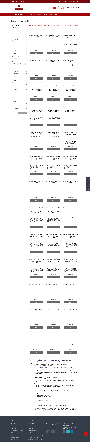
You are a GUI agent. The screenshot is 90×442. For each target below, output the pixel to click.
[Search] (54, 8)
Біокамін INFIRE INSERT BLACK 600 (36, 288)
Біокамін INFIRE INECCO (53, 312)
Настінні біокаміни (38, 25)
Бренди (45, 14)
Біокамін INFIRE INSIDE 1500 (70, 261)
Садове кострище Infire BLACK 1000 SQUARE (70, 90)
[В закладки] (42, 34)
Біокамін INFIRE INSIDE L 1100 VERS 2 (53, 212)
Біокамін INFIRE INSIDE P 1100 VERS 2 (70, 185)
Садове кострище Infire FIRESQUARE (53, 65)
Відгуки (50, 14)
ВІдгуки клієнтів (14, 439)
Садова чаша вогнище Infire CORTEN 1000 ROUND (36, 136)
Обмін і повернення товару (17, 430)
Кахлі (29, 432)
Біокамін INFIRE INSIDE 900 (53, 261)
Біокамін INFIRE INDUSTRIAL (70, 312)
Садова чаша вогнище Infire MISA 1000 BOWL (53, 111)
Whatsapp (69, 431)
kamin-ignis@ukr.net (67, 425)
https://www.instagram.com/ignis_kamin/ (52, 431)
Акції (30, 14)
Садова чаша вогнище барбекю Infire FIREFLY (36, 39)
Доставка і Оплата (15, 423)
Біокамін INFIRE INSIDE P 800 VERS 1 (53, 185)
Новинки (13, 435)
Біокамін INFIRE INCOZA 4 (53, 337)
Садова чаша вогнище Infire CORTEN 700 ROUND (70, 111)
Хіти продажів (14, 434)
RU (62, 1)
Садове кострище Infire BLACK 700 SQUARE (53, 90)
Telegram (67, 431)
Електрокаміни (31, 426)
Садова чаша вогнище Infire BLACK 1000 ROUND (53, 39)
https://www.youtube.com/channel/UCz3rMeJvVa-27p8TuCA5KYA (54, 431)
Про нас (12, 425)
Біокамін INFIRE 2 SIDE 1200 (70, 337)
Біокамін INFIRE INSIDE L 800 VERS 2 (36, 212)
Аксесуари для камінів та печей (35, 439)
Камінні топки (31, 423)
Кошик (77, 8)
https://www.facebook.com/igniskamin (47, 431)
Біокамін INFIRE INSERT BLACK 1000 (70, 288)
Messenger (72, 431)
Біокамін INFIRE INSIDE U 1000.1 (70, 159)
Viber (64, 431)
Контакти (56, 14)
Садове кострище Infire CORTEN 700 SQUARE (70, 65)
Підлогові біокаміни (57, 25)
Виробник (16, 17)
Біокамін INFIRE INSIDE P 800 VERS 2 (36, 185)
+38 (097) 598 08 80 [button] (68, 423)
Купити (36, 53)
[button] (88, 188)
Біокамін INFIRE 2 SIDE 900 (36, 63)
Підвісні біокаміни (77, 25)
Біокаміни (31, 25)
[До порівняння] (42, 61)
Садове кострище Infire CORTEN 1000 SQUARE (36, 90)
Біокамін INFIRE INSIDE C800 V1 (36, 237)
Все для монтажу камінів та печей (35, 435)
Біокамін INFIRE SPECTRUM (70, 134)
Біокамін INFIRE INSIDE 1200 (70, 37)
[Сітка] (77, 29)
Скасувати (15, 113)
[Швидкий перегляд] (42, 38)
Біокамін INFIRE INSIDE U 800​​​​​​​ (36, 159)
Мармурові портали (32, 430)
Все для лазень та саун (33, 437)
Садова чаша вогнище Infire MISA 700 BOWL (36, 111)
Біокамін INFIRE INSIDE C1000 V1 (36, 262)
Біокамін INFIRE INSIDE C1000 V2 (70, 237)
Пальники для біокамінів (67, 25)
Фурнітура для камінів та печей (35, 434)
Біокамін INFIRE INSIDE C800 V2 (70, 211)
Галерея (39, 14)
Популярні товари (15, 437)
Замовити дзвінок (64, 8)
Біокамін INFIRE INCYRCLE (36, 337)
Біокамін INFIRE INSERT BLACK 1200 (53, 288)
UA (59, 1)
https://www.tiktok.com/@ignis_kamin (49, 430)
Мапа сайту (13, 428)
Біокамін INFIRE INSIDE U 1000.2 (53, 159)
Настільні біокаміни (47, 25)
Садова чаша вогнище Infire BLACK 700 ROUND (53, 136)
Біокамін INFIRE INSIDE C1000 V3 (53, 237)
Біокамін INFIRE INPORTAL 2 (36, 312)
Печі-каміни (31, 425)
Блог (35, 14)
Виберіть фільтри (22, 113)
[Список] (74, 29)
